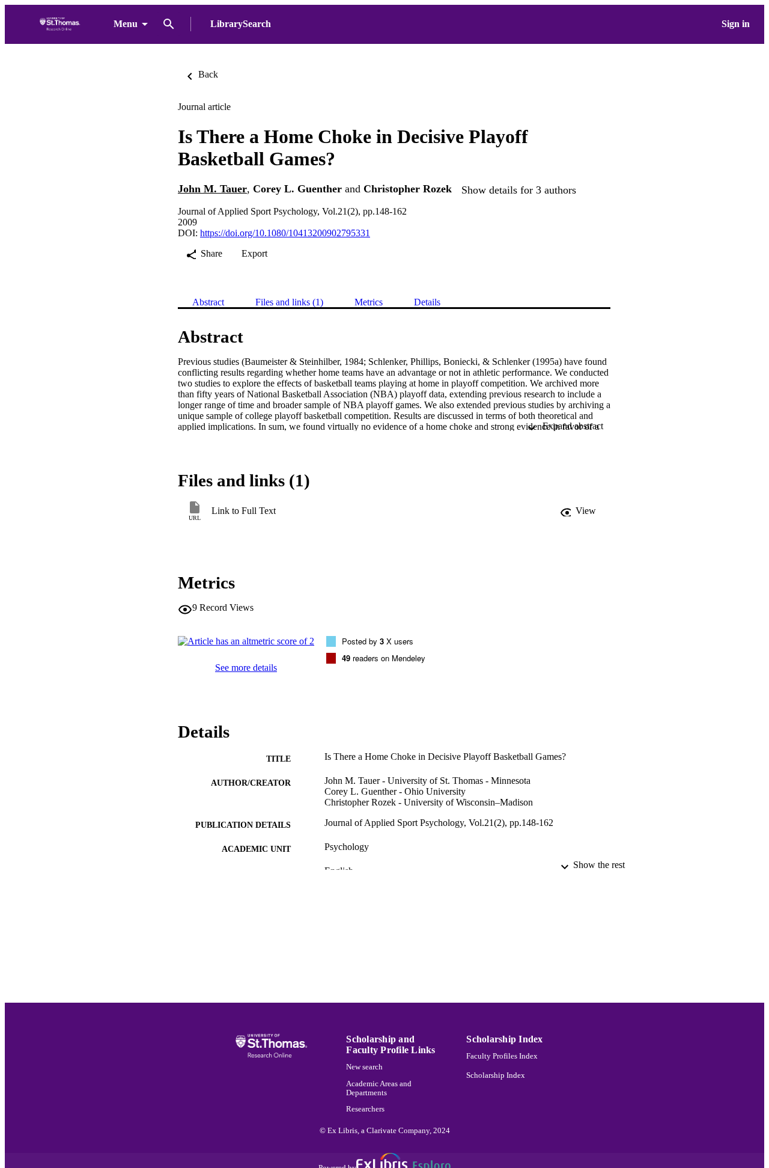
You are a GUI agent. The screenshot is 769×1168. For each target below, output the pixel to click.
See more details (246, 667)
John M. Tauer (212, 189)
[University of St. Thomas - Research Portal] (61, 24)
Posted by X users (377, 641)
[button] (578, 511)
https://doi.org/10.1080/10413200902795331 (285, 233)
